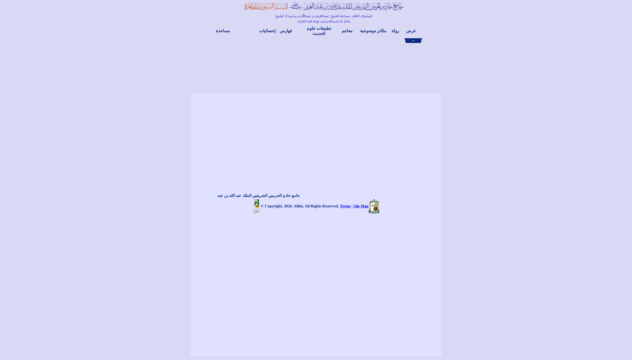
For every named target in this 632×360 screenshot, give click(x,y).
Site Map (361, 206)
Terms (345, 206)
